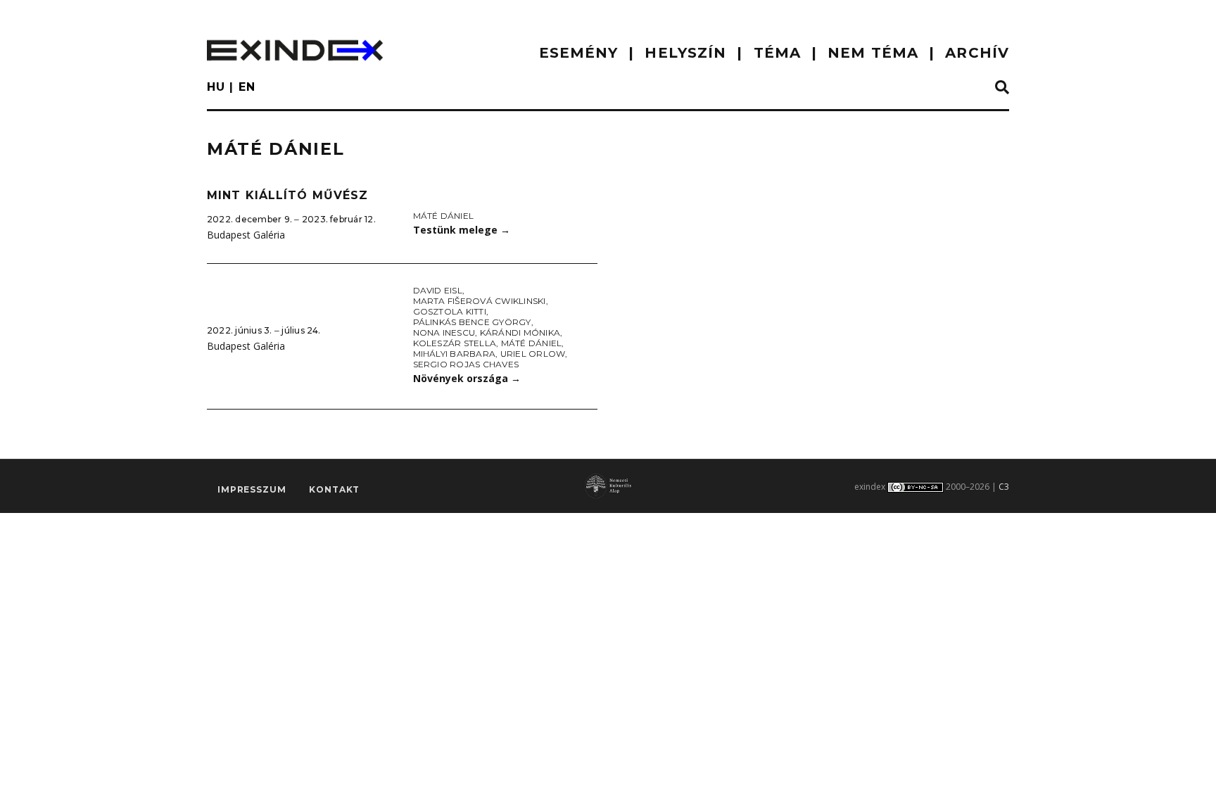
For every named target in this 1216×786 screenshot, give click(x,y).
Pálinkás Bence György (472, 322)
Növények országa (467, 378)
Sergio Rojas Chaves (466, 364)
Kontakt (334, 489)
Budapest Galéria (246, 234)
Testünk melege (461, 229)
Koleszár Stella (455, 343)
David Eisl (437, 290)
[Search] (1002, 88)
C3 (1004, 487)
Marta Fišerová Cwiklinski (479, 301)
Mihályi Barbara (454, 353)
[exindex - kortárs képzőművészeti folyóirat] (295, 50)
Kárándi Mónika (520, 332)
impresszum (251, 489)
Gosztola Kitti (449, 311)
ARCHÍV (977, 52)
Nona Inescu (444, 332)
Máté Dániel (443, 215)
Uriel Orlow (533, 353)
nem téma (873, 52)
